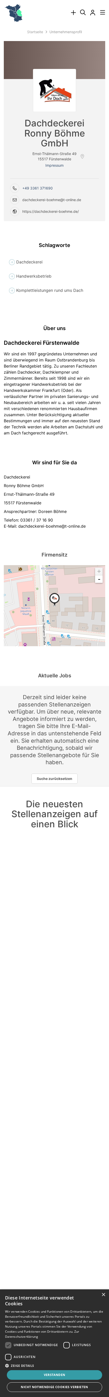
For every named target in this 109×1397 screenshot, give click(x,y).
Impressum (54, 165)
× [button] (103, 1295)
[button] (54, 1365)
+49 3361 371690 (37, 188)
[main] (54, 439)
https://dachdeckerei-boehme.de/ (50, 211)
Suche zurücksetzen (54, 778)
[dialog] (54, 1343)
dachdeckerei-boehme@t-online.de (51, 200)
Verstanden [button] (54, 1375)
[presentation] (73, 13)
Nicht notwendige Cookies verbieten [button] (54, 1387)
